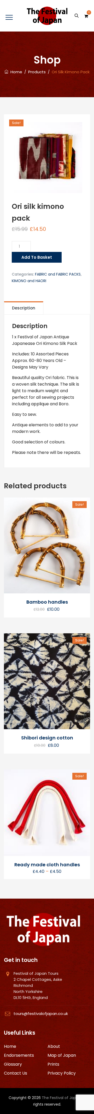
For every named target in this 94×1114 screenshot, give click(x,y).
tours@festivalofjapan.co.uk (41, 1013)
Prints (53, 1064)
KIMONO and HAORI (29, 280)
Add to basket (36, 257)
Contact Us (15, 1073)
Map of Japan (62, 1055)
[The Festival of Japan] (47, 16)
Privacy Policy (62, 1073)
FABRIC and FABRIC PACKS (58, 274)
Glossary (13, 1064)
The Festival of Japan (61, 1097)
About (54, 1046)
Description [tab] (23, 308)
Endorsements (19, 1055)
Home (15, 72)
